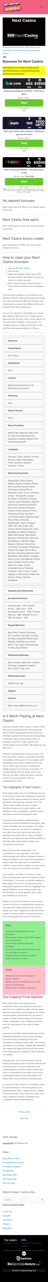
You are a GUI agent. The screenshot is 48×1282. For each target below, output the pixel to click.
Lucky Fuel (7, 1212)
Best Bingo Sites (10, 1175)
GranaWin (7, 1216)
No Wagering (8, 1171)
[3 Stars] (8, 1143)
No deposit (15, 47)
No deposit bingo (11, 1243)
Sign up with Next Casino (19, 268)
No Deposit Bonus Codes (13, 1162)
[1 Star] (4, 1143)
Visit (24, 102)
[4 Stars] (10, 1143)
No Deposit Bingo (12, 1052)
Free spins (24, 47)
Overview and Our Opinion (14, 50)
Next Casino (13, 355)
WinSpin (6, 1224)
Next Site (24, 1118)
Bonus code (35, 47)
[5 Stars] (12, 1143)
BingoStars (7, 1228)
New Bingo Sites (10, 1179)
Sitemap (24, 1246)
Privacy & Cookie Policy (31, 1243)
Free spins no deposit (12, 1167)
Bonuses (6, 47)
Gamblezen (7, 1220)
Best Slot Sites (9, 1183)
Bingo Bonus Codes (11, 1158)
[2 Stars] (6, 1143)
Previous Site (24, 1112)
